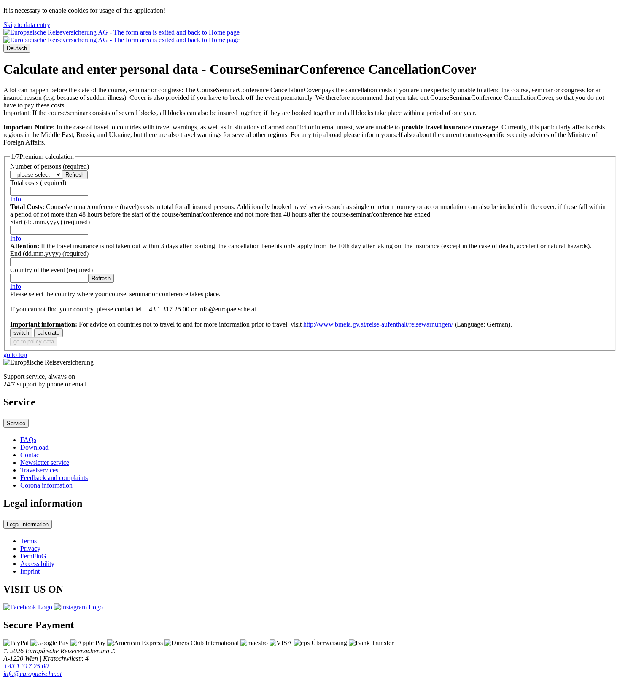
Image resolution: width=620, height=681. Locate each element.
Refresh (74, 175)
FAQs (28, 439)
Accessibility (37, 563)
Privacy (30, 548)
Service (16, 423)
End (49, 253)
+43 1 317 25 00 (26, 666)
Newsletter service (44, 462)
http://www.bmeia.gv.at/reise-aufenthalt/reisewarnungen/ (378, 324)
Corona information (46, 485)
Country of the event (51, 269)
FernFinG (33, 556)
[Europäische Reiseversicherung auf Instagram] (78, 607)
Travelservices (39, 470)
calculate (48, 333)
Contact (30, 454)
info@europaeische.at (32, 673)
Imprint (30, 571)
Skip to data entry (26, 24)
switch (21, 333)
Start (50, 221)
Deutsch (17, 48)
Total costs (38, 182)
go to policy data (33, 341)
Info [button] (15, 199)
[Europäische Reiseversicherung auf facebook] (28, 607)
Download (34, 447)
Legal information (28, 524)
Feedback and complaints (54, 477)
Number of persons (49, 166)
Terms (28, 540)
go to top (15, 354)
